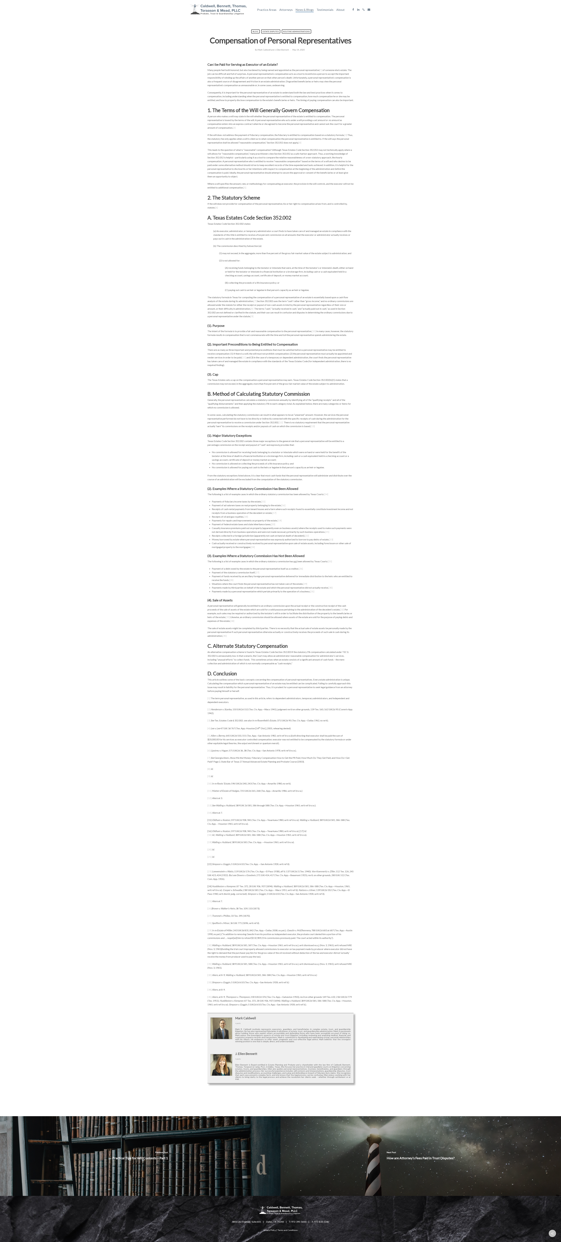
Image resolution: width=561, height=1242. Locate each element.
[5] (244, 187)
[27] (257, 572)
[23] (331, 539)
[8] (252, 308)
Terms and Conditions (287, 1230)
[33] (228, 617)
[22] (307, 535)
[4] (299, 142)
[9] (252, 316)
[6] (216, 207)
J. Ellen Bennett (282, 49)
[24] (253, 547)
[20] (273, 524)
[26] (301, 568)
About (340, 9)
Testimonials (325, 9)
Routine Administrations (296, 31)
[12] (281, 422)
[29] (305, 583)
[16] (283, 505)
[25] (330, 561)
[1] (320, 70)
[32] (342, 609)
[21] (327, 531)
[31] (312, 591)
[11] (244, 357)
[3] (345, 135)
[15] (263, 501)
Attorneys (286, 9)
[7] (255, 301)
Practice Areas (266, 9)
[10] (314, 331)
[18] (246, 516)
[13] (313, 426)
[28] (231, 580)
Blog (255, 31)
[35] (225, 635)
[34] (232, 620)
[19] (279, 520)
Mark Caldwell (264, 49)
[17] (274, 512)
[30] (330, 587)
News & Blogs (305, 9)
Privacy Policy (269, 1230)
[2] (234, 127)
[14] (326, 494)
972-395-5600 (298, 1221)
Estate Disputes (271, 31)
